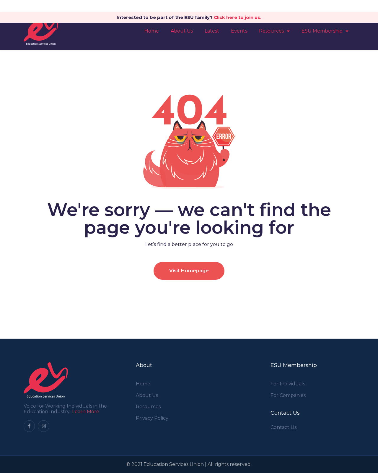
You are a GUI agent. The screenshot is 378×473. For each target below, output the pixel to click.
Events (239, 31)
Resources (271, 31)
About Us (182, 31)
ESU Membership (322, 31)
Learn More (85, 411)
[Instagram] (43, 426)
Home (151, 31)
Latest (212, 31)
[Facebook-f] (29, 426)
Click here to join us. (237, 17)
